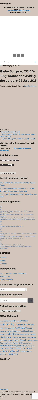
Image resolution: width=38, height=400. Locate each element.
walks (23, 351)
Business (3, 264)
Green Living (4, 334)
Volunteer (5, 351)
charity (16, 321)
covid (12, 132)
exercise (3, 331)
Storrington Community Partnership (19, 10)
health (17, 132)
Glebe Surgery (28, 331)
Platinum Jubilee (32, 340)
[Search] (30, 300)
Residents (3, 257)
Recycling (3, 343)
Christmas (24, 321)
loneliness (17, 337)
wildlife (3, 354)
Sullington (7, 348)
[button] (35, 62)
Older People (8, 340)
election (10, 328)
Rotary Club (18, 343)
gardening (19, 331)
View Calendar (4, 248)
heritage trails (23, 334)
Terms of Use (5, 276)
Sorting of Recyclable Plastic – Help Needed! (18, 139)
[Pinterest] (18, 55)
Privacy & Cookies (6, 279)
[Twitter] (22, 55)
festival (9, 331)
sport (30, 343)
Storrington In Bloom (19, 346)
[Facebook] (14, 55)
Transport (29, 348)
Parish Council (19, 340)
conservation (22, 324)
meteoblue (4, 389)
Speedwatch (26, 343)
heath (18, 334)
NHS (1, 340)
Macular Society (26, 337)
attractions (8, 321)
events (30, 328)
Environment (20, 328)
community (6, 132)
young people (12, 354)
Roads (9, 343)
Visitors (3, 261)
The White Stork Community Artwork (13, 191)
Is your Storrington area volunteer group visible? (17, 188)
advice (2, 321)
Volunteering (15, 351)
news (33, 337)
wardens (28, 351)
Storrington (5, 345)
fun (13, 331)
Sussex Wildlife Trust (17, 348)
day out (3, 328)
